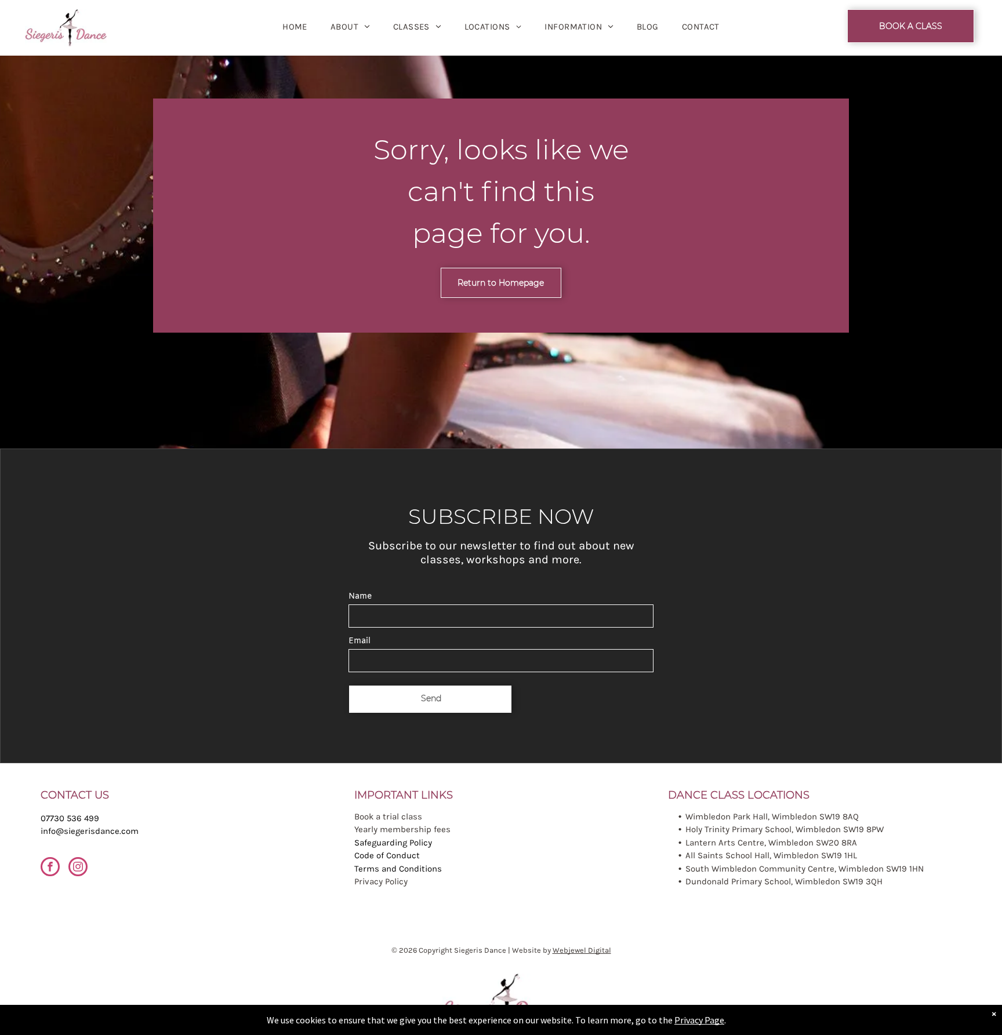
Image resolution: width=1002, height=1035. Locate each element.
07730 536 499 (70, 818)
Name (360, 596)
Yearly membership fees (402, 829)
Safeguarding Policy (393, 842)
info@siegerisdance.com (90, 831)
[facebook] (50, 868)
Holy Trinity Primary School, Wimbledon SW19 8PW (784, 829)
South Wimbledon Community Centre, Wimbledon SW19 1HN (804, 868)
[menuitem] (295, 27)
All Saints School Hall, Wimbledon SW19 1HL (771, 855)
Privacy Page (699, 1020)
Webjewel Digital (582, 950)
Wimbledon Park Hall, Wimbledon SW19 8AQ (772, 816)
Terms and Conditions (398, 868)
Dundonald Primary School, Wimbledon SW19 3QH (784, 881)
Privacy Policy (381, 881)
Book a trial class (388, 816)
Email (359, 641)
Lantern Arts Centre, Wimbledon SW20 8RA (771, 842)
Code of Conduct (387, 855)
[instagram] (78, 868)
